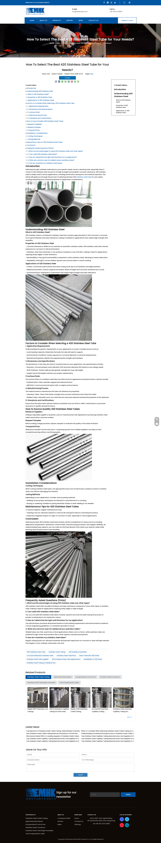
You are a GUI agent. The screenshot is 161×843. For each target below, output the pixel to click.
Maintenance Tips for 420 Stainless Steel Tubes (45, 142)
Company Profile (64, 818)
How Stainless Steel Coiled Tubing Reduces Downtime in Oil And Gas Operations (53, 733)
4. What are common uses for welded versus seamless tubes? (51, 160)
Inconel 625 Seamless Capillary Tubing (100, 710)
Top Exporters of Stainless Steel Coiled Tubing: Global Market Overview (53, 731)
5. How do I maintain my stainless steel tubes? (45, 163)
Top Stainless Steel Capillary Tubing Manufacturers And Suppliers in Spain (53, 739)
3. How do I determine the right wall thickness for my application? (52, 157)
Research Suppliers (35, 124)
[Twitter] (111, 2)
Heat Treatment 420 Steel (89, 655)
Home (76, 818)
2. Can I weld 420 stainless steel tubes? (42, 154)
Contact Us (78, 821)
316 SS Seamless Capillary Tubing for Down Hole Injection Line (59, 710)
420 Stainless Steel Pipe (78, 652)
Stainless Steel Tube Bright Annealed (41, 682)
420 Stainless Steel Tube (36, 652)
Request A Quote (127, 20)
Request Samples (34, 127)
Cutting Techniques (35, 136)
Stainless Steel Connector (110, 677)
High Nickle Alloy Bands (62, 677)
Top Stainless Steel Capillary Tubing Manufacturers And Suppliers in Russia (53, 741)
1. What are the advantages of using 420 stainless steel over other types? (55, 151)
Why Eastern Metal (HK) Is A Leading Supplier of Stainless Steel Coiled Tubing (53, 736)
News (60, 824)
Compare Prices (34, 130)
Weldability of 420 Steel (93, 659)
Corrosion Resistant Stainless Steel (40, 655)
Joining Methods (34, 139)
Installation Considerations (37, 133)
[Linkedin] (107, 2)
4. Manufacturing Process (37, 115)
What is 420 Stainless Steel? (38, 94)
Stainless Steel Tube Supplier (38, 659)
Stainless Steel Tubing (57, 652)
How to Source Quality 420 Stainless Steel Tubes (45, 121)
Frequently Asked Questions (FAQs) (40, 148)
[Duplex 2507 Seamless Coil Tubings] (37, 697)
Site (91, 74)
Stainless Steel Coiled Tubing (38, 677)
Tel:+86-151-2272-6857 (101, 824)
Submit (80, 775)
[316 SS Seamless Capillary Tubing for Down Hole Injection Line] (59, 697)
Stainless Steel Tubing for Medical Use (41, 663)
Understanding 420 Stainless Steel (40, 91)
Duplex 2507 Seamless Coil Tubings (37, 710)
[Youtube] (115, 2)
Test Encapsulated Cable (69, 682)
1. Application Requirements (38, 106)
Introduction (31, 88)
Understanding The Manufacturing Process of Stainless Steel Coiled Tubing (108, 733)
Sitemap (77, 824)
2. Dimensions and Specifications (40, 109)
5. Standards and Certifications (39, 118)
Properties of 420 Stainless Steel (40, 97)
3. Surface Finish (34, 112)
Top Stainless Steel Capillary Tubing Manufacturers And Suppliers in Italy (108, 739)
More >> (130, 717)
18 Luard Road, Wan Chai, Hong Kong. (101, 821)
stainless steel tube (83, 177)
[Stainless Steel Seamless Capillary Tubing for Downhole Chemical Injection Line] (123, 697)
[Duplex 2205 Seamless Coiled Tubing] (80, 697)
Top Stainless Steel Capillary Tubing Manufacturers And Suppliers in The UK (108, 741)
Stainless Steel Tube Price (66, 655)
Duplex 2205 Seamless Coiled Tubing (79, 710)
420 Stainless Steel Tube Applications (66, 659)
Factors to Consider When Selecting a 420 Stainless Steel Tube (50, 103)
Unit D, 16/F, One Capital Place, (101, 818)
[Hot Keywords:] (124, 2)
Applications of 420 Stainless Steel (41, 100)
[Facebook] (104, 2)
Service (60, 821)
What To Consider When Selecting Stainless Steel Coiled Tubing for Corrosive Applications (108, 731)
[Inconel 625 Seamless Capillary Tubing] (102, 697)
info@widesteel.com (80, 12)
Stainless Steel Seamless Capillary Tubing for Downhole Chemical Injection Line (122, 710)
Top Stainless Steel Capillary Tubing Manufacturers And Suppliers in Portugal (108, 736)
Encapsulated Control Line (86, 677)
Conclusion (31, 145)
